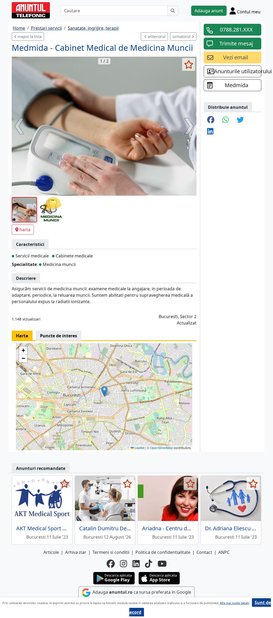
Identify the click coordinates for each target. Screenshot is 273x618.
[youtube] (162, 564)
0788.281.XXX (236, 29)
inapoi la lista (29, 36)
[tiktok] (148, 564)
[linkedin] (136, 564)
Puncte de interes (58, 336)
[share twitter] (240, 120)
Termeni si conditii (111, 552)
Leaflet (139, 447)
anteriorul (156, 36)
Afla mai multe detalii (234, 603)
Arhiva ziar (75, 552)
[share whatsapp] (225, 120)
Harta (22, 336)
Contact (204, 552)
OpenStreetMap (161, 447)
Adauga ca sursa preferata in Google (141, 592)
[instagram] (123, 564)
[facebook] (111, 564)
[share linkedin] (210, 131)
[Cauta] (172, 11)
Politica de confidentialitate (162, 552)
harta (24, 230)
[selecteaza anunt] (188, 64)
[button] (104, 391)
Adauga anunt (209, 11)
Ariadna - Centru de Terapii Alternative (189, 528)
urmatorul (182, 36)
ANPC (224, 552)
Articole (51, 552)
